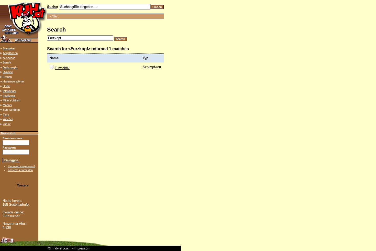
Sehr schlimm (11, 109)
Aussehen (9, 57)
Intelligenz (9, 95)
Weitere (22, 185)
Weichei (8, 119)
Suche (52, 7)
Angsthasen (10, 53)
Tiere (6, 114)
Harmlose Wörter (13, 81)
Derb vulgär (10, 67)
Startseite (9, 48)
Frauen (7, 76)
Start (55, 16)
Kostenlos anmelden (20, 170)
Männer (7, 105)
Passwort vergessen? (21, 166)
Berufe (7, 62)
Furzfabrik (62, 68)
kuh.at (6, 124)
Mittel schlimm (11, 100)
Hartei (6, 86)
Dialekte (8, 72)
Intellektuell (9, 90)
